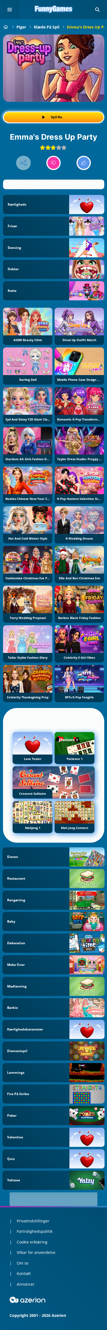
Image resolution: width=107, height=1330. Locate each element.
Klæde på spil (46, 27)
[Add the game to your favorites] (94, 44)
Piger (21, 27)
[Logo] (53, 9)
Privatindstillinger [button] (33, 1221)
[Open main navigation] (9, 9)
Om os (23, 1263)
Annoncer (26, 1284)
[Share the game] (23, 163)
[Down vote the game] (53, 163)
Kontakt (24, 1273)
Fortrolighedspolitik (34, 1231)
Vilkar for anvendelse (36, 1252)
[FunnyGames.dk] (6, 27)
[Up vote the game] (84, 163)
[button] (97, 9)
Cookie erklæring (32, 1242)
